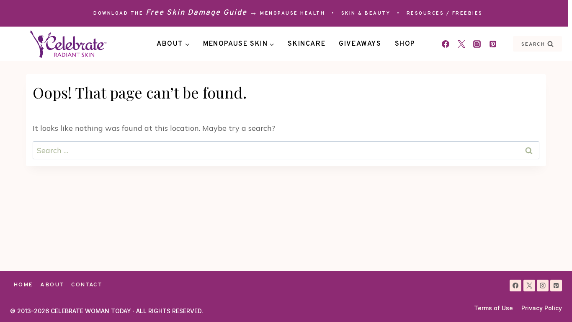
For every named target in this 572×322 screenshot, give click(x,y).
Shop (405, 44)
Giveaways (360, 44)
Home (23, 284)
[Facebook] (445, 44)
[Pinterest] (492, 44)
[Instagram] (476, 44)
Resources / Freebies (445, 13)
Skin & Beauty (366, 13)
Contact (87, 284)
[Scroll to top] (550, 300)
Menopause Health (292, 13)
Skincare (306, 44)
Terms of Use (493, 308)
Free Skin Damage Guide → (202, 13)
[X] (529, 285)
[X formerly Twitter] (461, 44)
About (52, 284)
